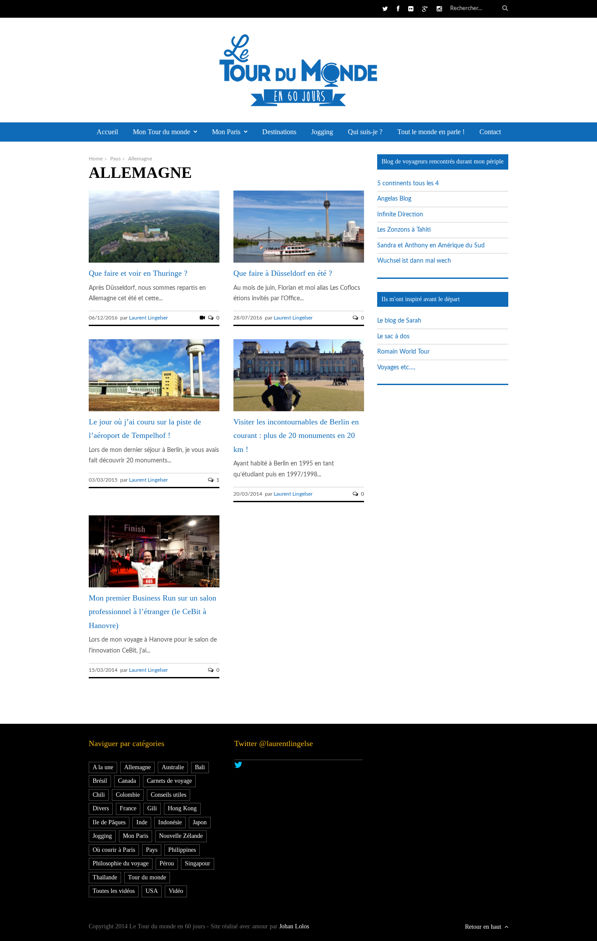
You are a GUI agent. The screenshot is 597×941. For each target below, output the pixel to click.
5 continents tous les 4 (408, 184)
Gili (152, 808)
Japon (200, 822)
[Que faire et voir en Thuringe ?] (154, 261)
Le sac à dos (393, 336)
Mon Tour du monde (161, 131)
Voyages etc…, (396, 368)
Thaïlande (105, 877)
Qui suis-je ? (365, 131)
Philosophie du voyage (121, 863)
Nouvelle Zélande (181, 836)
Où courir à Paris (114, 850)
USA (152, 891)
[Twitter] (385, 9)
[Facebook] (398, 9)
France (128, 808)
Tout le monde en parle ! (431, 131)
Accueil (107, 131)
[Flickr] (410, 9)
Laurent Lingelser (148, 317)
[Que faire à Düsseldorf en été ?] (298, 261)
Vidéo (176, 891)
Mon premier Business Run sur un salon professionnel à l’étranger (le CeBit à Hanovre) (152, 612)
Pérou (167, 863)
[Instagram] (439, 9)
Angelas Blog (394, 199)
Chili (99, 795)
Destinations (279, 131)
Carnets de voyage (169, 781)
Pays (115, 158)
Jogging (322, 131)
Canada (127, 781)
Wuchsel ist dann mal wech (414, 261)
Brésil (100, 781)
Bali (200, 767)
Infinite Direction (400, 215)
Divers (101, 808)
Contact (490, 131)
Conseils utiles (168, 795)
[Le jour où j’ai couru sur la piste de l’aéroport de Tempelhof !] (154, 409)
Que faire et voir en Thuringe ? (138, 273)
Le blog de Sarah (399, 321)
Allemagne (137, 767)
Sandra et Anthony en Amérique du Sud (431, 246)
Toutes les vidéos (114, 891)
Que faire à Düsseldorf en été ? (282, 273)
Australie (173, 767)
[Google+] (425, 9)
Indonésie (170, 822)
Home (96, 158)
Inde (141, 822)
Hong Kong (182, 808)
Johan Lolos (294, 926)
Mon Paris (226, 131)
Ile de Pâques (109, 822)
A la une (103, 767)
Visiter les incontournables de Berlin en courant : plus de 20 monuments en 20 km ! (296, 435)
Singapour (197, 863)
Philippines (182, 850)
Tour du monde (147, 877)
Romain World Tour (403, 352)
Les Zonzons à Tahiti (404, 230)
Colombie (128, 795)
